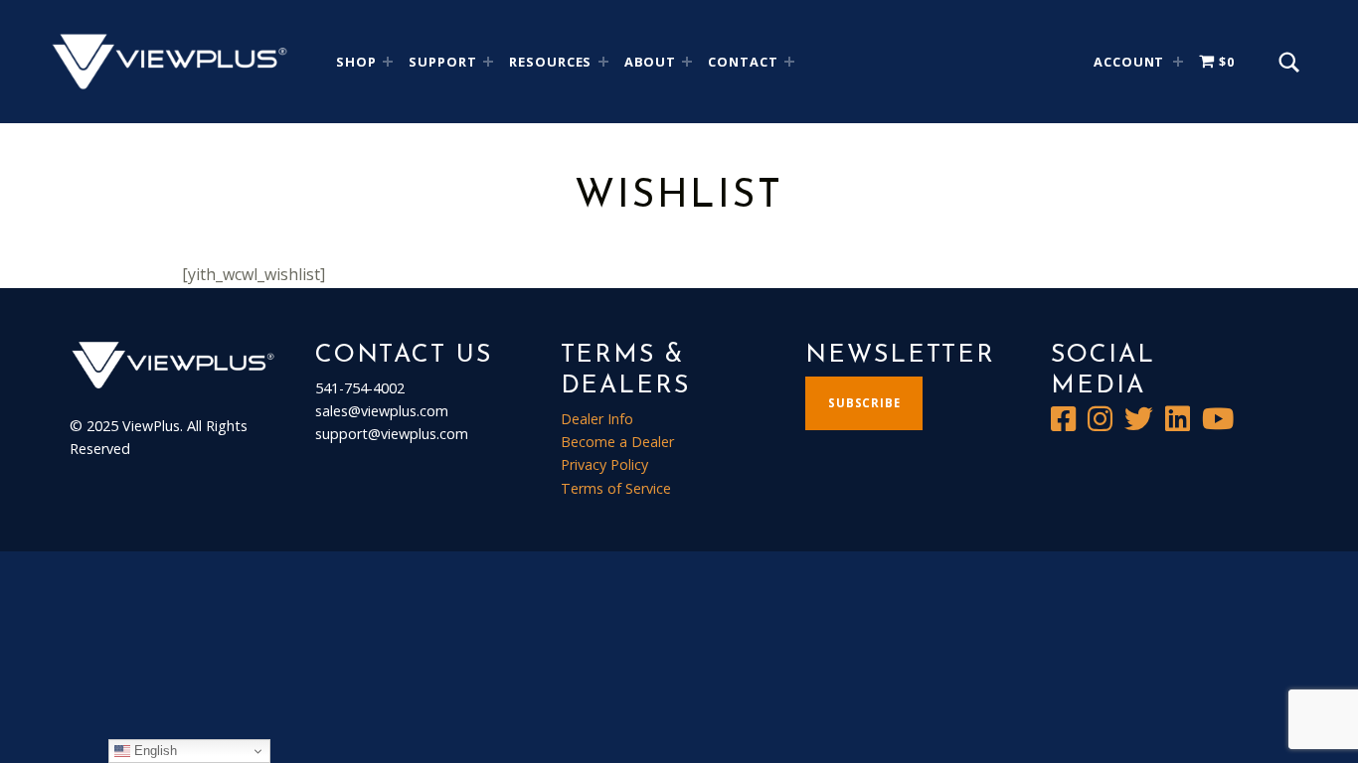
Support (443, 62)
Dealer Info (597, 418)
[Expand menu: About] (687, 62)
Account (1129, 62)
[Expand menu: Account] (1178, 62)
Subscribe (864, 402)
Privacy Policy (604, 464)
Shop (356, 62)
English (153, 750)
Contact (743, 62)
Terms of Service (616, 488)
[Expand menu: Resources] (603, 62)
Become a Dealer (617, 441)
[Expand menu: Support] (488, 62)
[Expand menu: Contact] (789, 62)
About (650, 62)
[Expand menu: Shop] (388, 62)
